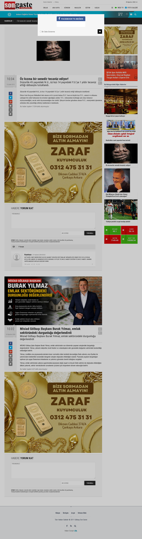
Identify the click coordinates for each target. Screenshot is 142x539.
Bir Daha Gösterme (48, 32)
